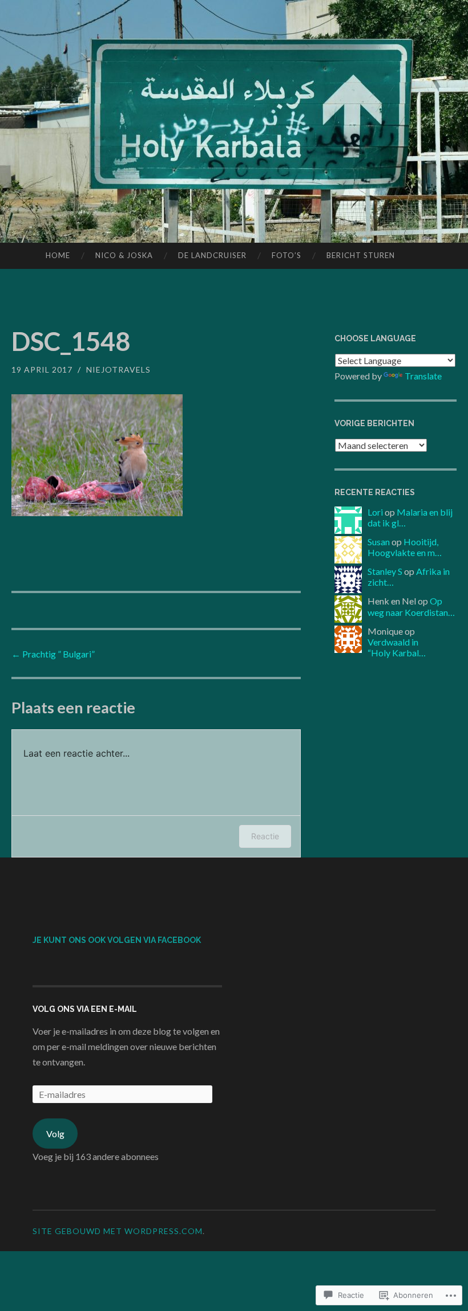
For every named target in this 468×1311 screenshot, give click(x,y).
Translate (423, 375)
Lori (375, 512)
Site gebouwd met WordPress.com (118, 1231)
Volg (55, 1133)
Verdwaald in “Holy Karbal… (397, 647)
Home (58, 255)
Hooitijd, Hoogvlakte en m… (405, 547)
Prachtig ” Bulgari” (53, 653)
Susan (379, 541)
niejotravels (118, 369)
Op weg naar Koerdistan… (411, 606)
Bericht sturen (360, 255)
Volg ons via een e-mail (85, 1009)
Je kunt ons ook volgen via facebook (117, 940)
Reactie (265, 836)
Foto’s (286, 255)
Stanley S (385, 571)
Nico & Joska (124, 255)
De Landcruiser (212, 255)
